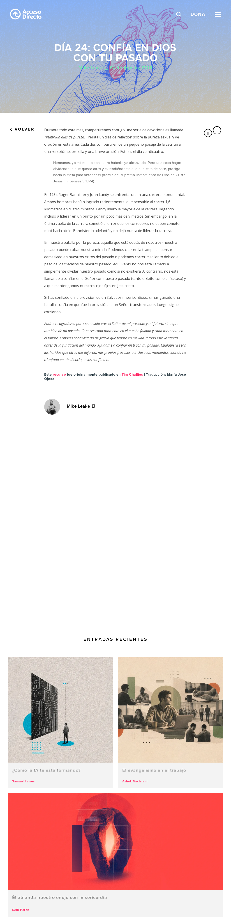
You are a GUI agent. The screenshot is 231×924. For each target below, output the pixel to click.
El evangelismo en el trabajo (170, 722)
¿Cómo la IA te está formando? (60, 722)
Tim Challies (132, 374)
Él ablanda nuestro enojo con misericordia (115, 855)
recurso (59, 374)
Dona (198, 14)
